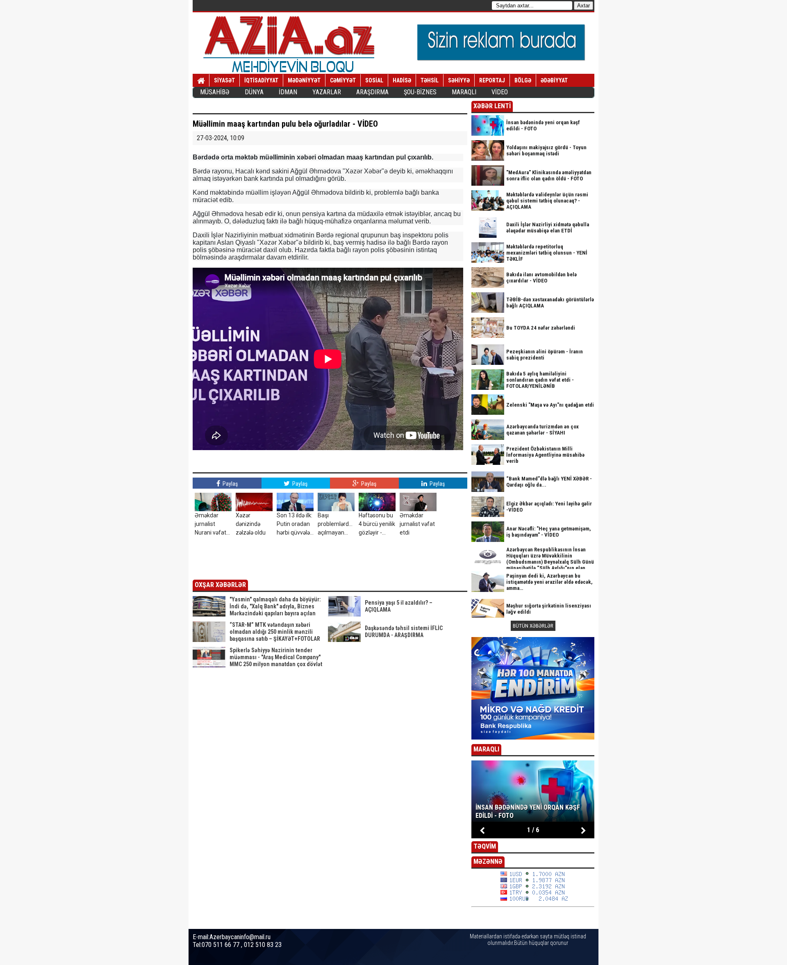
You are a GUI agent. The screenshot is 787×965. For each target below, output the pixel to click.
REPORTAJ (492, 80)
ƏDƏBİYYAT (554, 80)
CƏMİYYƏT (343, 80)
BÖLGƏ (522, 80)
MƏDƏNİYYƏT (304, 80)
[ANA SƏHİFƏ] (201, 80)
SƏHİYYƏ (459, 80)
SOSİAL (374, 80)
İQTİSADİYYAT (261, 80)
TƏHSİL (430, 80)
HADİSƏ (402, 80)
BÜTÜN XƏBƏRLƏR (533, 626)
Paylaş (229, 483)
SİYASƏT (224, 80)
